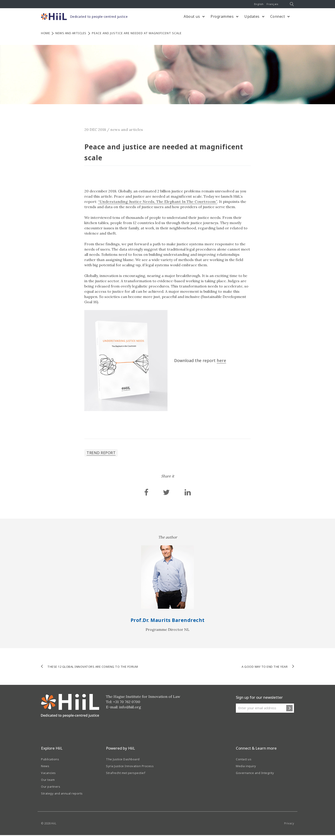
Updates (252, 16)
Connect (277, 16)
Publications (50, 759)
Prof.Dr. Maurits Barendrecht (168, 620)
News (45, 766)
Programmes (222, 16)
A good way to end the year (265, 667)
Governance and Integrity (255, 773)
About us (192, 16)
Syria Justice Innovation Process (130, 766)
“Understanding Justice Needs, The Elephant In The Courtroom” (157, 201)
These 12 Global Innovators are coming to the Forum (92, 667)
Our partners (50, 786)
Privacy (289, 823)
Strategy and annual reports (62, 793)
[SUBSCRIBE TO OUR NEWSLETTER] (289, 708)
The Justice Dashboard (123, 759)
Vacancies (48, 773)
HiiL (53, 823)
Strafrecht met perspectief (125, 773)
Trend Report (101, 452)
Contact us (243, 759)
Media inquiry (246, 766)
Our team (48, 780)
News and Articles (70, 33)
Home (45, 33)
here (221, 360)
